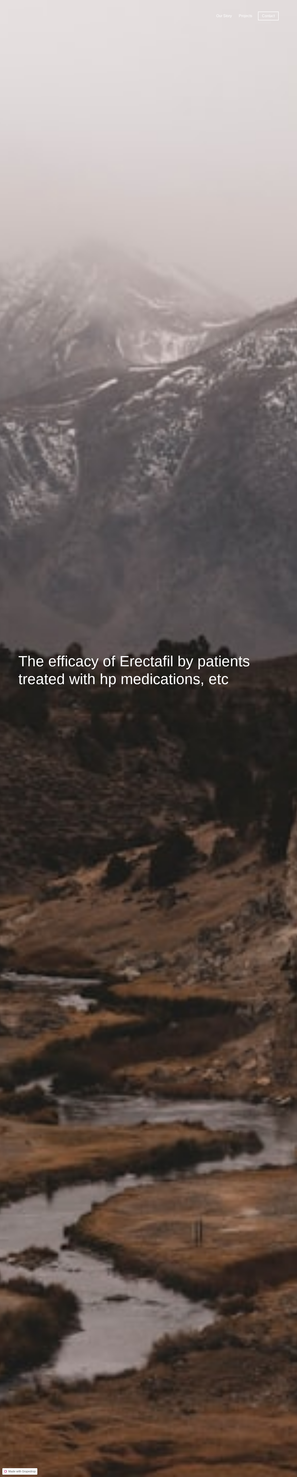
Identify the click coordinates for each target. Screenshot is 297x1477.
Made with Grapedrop (22, 1471)
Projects (245, 16)
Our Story (224, 16)
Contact (268, 16)
